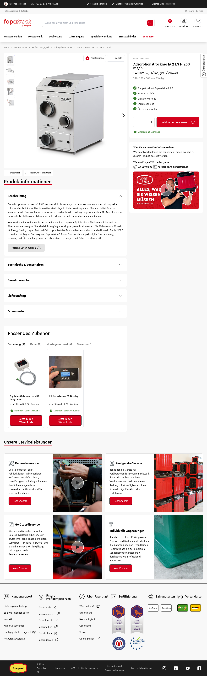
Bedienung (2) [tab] (16, 344)
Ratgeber (25, 11)
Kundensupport (22, 596)
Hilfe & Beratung (11, 11)
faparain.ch (45, 607)
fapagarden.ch (46, 614)
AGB (73, 668)
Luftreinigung (76, 36)
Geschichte (85, 625)
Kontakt (8, 619)
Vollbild (118, 58)
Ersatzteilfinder (127, 36)
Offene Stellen (86, 638)
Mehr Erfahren (20, 501)
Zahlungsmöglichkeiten (16, 612)
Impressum (60, 668)
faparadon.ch (46, 640)
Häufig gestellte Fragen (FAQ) (20, 632)
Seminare (148, 36)
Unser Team (85, 612)
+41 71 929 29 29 (37, 4)
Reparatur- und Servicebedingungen (114, 668)
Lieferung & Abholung (15, 606)
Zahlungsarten (165, 596)
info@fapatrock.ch (17, 4)
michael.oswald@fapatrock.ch (173, 167)
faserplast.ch (45, 620)
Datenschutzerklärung (141, 668)
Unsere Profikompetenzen (58, 597)
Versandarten (194, 596)
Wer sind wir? (86, 606)
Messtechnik (35, 36)
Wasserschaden (13, 36)
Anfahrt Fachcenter (14, 625)
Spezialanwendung (101, 36)
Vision (82, 632)
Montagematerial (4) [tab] (59, 344)
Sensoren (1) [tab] (85, 344)
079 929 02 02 (145, 167)
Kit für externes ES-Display (63, 396)
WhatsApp (53, 4)
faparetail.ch (45, 627)
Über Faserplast (97, 596)
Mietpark (189, 11)
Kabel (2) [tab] (35, 344)
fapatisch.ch (45, 633)
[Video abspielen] (77, 483)
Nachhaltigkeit (87, 619)
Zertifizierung (128, 596)
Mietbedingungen (89, 668)
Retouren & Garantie (14, 638)
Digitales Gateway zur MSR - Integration (25, 398)
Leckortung (55, 36)
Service (199, 11)
